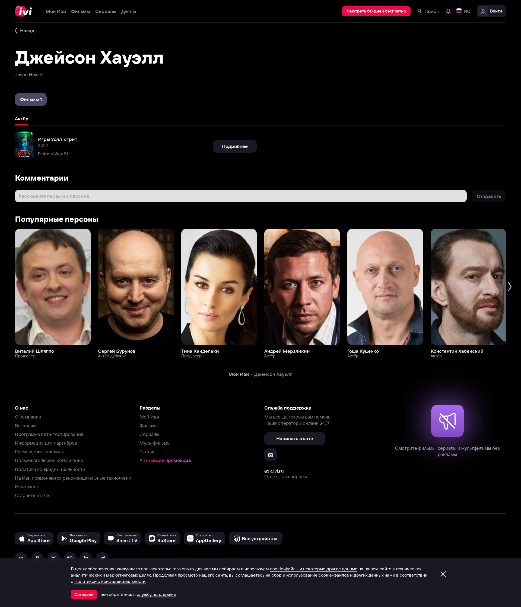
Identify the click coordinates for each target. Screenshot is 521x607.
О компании (28, 416)
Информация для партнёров (46, 442)
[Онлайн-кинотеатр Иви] (25, 11)
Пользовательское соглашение (49, 460)
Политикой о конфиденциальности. (110, 581)
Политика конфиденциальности (50, 469)
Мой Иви (149, 416)
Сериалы (149, 434)
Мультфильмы (154, 442)
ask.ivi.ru (274, 471)
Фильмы (148, 425)
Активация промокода (165, 460)
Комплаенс (27, 486)
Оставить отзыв (32, 495)
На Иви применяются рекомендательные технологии (73, 477)
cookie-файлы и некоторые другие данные (313, 568)
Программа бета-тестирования (49, 434)
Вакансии (25, 425)
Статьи (147, 451)
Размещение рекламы (39, 451)
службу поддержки (156, 594)
